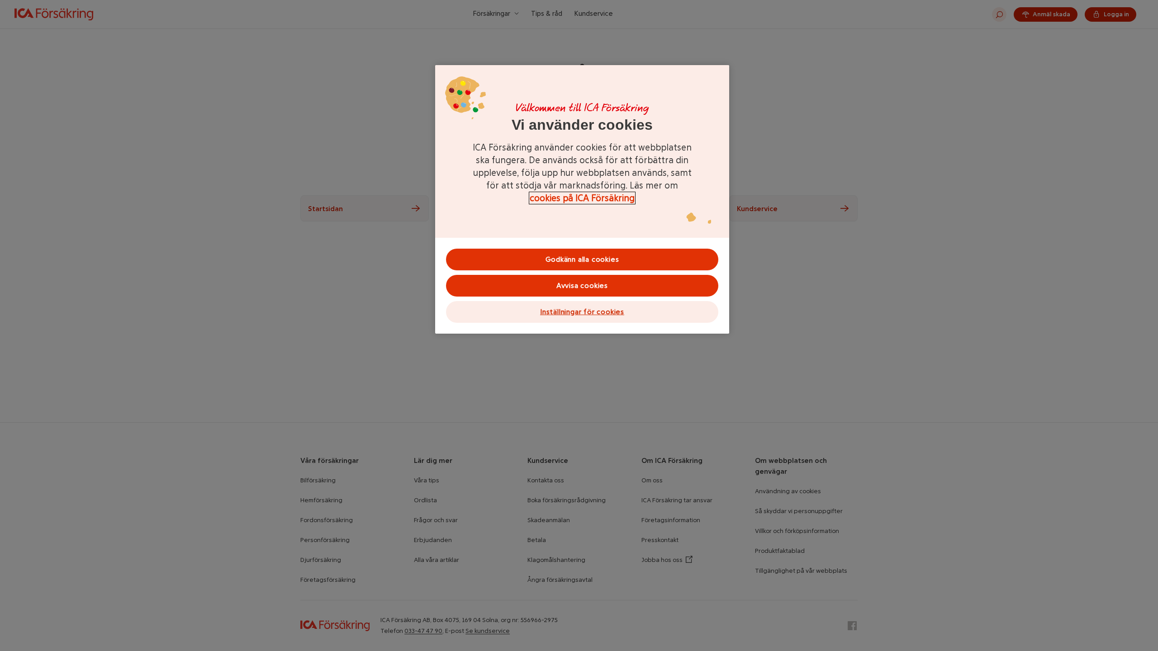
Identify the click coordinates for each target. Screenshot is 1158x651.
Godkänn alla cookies (582, 259)
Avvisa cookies (582, 285)
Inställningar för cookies (582, 311)
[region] (582, 199)
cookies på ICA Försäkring (582, 198)
